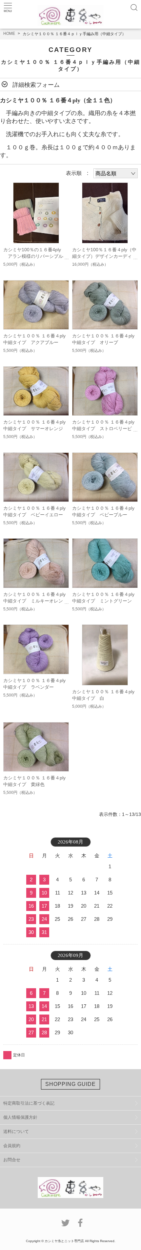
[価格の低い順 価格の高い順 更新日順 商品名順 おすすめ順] (115, 173)
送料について (16, 1131)
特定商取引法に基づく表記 (28, 1103)
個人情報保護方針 (20, 1117)
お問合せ (11, 1159)
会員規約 (11, 1145)
